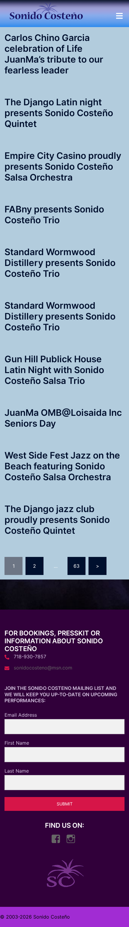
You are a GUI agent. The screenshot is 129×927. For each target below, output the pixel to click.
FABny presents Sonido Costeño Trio (54, 214)
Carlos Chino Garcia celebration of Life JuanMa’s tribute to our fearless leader (53, 54)
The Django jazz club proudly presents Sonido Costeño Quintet (57, 519)
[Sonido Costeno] (46, 12)
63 (77, 566)
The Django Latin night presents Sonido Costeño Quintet (58, 113)
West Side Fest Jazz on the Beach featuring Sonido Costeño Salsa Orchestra (62, 466)
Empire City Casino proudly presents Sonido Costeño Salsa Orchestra (62, 166)
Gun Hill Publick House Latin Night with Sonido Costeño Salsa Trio (54, 370)
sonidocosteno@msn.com (43, 668)
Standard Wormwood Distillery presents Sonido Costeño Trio (60, 262)
